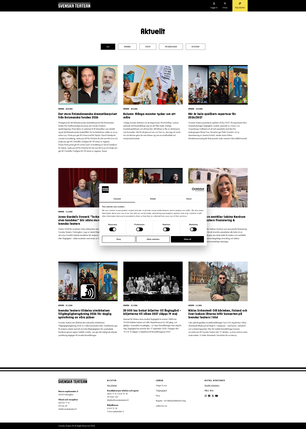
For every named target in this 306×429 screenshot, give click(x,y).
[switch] (139, 229)
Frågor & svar (161, 385)
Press (158, 395)
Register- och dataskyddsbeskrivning (171, 400)
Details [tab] (153, 199)
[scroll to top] (299, 422)
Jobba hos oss (161, 405)
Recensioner (195, 46)
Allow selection (153, 239)
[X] (213, 396)
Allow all (187, 239)
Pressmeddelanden (171, 46)
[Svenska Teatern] (74, 5)
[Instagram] (206, 395)
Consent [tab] (117, 199)
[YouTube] (216, 395)
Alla (108, 46)
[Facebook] (209, 395)
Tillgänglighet (161, 390)
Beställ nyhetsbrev (212, 385)
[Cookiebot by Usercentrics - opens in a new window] (193, 189)
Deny (119, 239)
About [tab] (188, 199)
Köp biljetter (112, 385)
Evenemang (127, 46)
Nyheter (147, 46)
